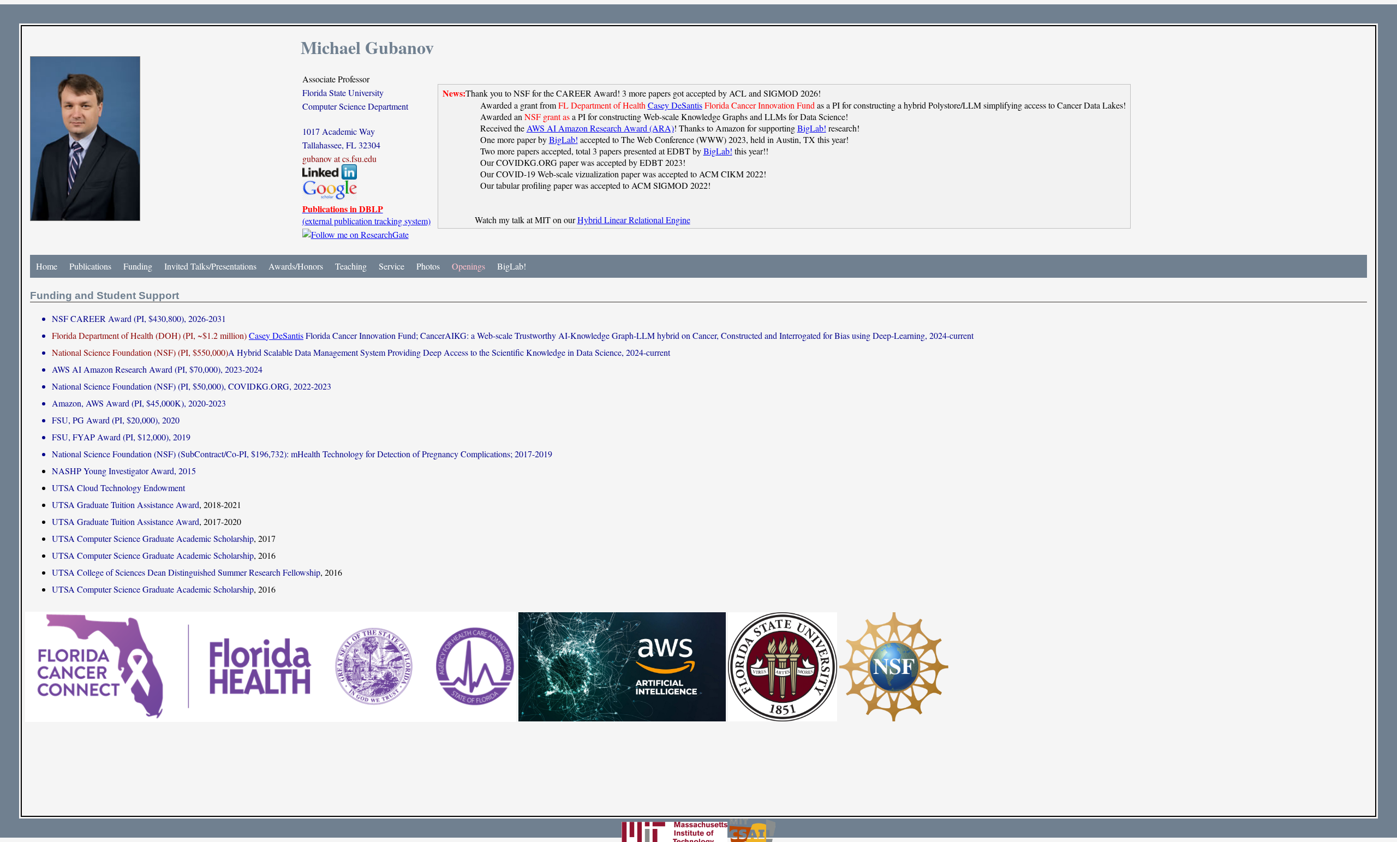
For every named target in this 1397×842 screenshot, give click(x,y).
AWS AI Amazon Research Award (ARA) (600, 128)
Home (46, 266)
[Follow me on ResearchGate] (355, 234)
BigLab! (811, 128)
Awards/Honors (295, 266)
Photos (428, 266)
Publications (90, 266)
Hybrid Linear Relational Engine (633, 219)
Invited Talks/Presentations (210, 266)
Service (391, 266)
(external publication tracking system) (366, 214)
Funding (137, 266)
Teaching (351, 266)
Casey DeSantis (675, 105)
